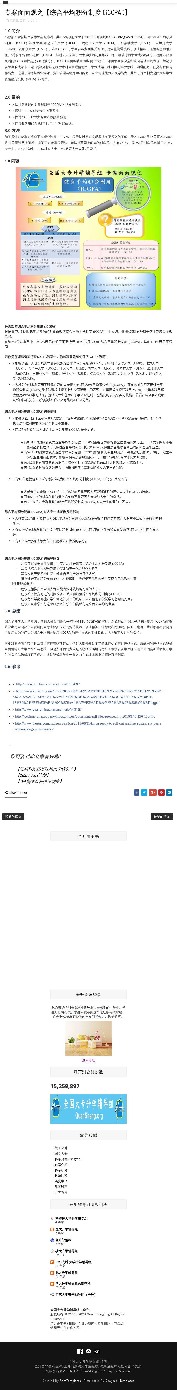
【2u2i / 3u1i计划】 (33, 775)
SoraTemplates (70, 1381)
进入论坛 (88, 1060)
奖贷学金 (61, 1181)
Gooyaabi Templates (119, 1381)
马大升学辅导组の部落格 (73, 1283)
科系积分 (61, 1170)
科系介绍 (61, 1164)
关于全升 (61, 1148)
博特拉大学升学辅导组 (71, 1218)
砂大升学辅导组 (66, 1251)
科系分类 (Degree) (68, 1159)
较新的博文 (13, 816)
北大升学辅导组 (66, 1272)
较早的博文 (162, 816)
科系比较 (61, 1175)
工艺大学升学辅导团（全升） (76, 1294)
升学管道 (61, 1192)
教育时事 (61, 1186)
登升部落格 (63, 1240)
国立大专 (61, 1153)
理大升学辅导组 (66, 1229)
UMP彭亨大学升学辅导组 (73, 1262)
